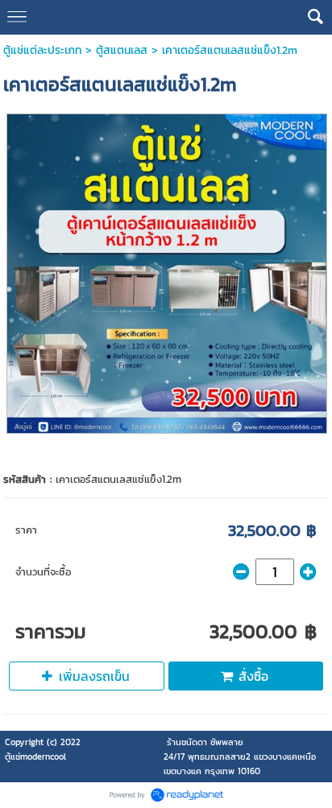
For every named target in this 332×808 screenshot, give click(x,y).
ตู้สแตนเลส (121, 50)
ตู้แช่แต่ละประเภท (42, 50)
